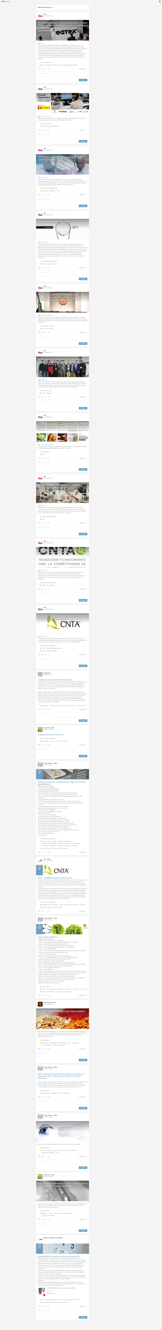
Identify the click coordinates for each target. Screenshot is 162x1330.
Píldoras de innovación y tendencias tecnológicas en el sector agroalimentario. (62, 783)
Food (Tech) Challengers (48, 191)
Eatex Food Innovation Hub (53, 65)
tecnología (82, 904)
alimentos (54, 1093)
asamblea (44, 904)
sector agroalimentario (52, 126)
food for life (52, 705)
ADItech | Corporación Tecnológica (53, 1238)
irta (76, 705)
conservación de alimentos (64, 841)
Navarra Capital (44, 177)
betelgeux (44, 1213)
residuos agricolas (47, 1045)
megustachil (47, 673)
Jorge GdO (46, 728)
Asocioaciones (46, 1090)
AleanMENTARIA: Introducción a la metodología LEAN (58, 1257)
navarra (61, 904)
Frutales (51, 326)
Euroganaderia (44, 242)
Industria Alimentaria (51, 1299)
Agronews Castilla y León (47, 315)
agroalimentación (68, 1299)
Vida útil (75, 845)
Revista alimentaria (45, 116)
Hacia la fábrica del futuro (48, 937)
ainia (83, 705)
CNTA (43, 65)
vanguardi (49, 393)
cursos (52, 741)
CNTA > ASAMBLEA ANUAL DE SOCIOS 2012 (55, 878)
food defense (76, 843)
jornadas (55, 904)
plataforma (45, 705)
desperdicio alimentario (64, 843)
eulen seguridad (50, 989)
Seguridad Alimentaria (71, 904)
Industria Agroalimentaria (70, 65)
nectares (48, 1150)
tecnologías (73, 1150)
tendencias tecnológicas (64, 845)
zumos (57, 1152)
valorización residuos (59, 1045)
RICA (45, 14)
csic (79, 705)
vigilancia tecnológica (48, 1152)
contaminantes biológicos (49, 843)
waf (85, 989)
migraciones (52, 845)
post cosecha (49, 328)
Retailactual (43, 380)
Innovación (45, 326)
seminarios (65, 741)
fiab (68, 705)
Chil (45, 859)
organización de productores (60, 1150)
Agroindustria (46, 986)
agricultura (45, 1043)
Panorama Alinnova (47, 264)
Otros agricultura (46, 62)
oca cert (75, 989)
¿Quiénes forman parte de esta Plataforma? (54, 680)
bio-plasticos (53, 1043)
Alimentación (45, 452)
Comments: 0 (82, 69)
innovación (45, 845)
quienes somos (61, 705)
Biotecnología (45, 1040)
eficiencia (77, 1299)
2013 (43, 741)
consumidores (50, 585)
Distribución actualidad (46, 444)
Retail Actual (43, 570)
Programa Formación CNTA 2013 (51, 735)
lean (43, 1299)
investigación (75, 1043)
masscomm (69, 989)
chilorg (52, 728)
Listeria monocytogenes (66, 1213)
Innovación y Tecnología (48, 738)
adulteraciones (46, 1093)
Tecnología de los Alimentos (49, 188)
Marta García (47, 1002)
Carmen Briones (48, 763)
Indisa (42, 43)
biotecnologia (62, 1043)
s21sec (81, 989)
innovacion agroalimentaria (54, 648)
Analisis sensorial (47, 841)
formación (58, 741)
